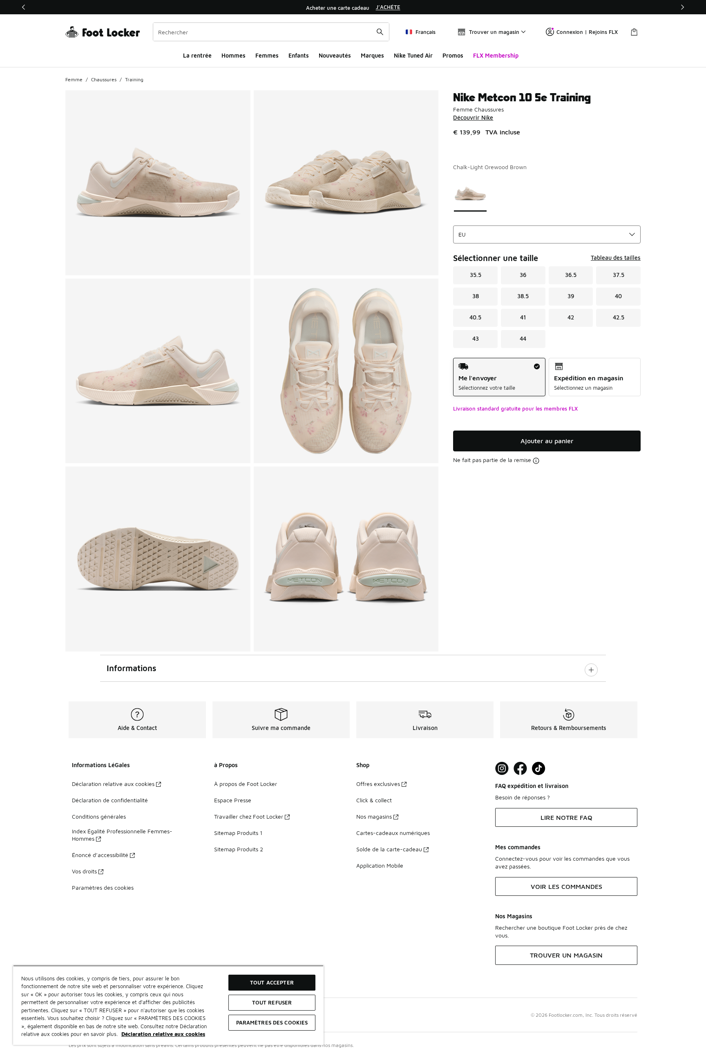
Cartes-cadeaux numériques (393, 832)
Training (134, 79)
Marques (372, 55)
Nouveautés (335, 55)
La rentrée (197, 55)
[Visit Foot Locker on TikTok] (538, 768)
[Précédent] (24, 7)
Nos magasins (374, 816)
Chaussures (103, 79)
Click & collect (374, 800)
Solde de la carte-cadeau (389, 849)
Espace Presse (232, 800)
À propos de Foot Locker (245, 783)
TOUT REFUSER (272, 1002)
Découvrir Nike (473, 117)
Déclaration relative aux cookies (113, 783)
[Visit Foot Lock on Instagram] (502, 768)
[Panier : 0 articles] (634, 32)
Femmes (267, 55)
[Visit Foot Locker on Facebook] (520, 768)
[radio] (499, 377)
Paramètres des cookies (103, 887)
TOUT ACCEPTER (272, 982)
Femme (74, 79)
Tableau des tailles (616, 257)
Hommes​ (233, 55)
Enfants (298, 55)
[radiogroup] (547, 377)
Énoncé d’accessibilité (100, 854)
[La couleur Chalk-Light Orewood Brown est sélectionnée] (470, 193)
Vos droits (84, 871)
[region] (353, 7)
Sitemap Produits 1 (238, 832)
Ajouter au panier (547, 440)
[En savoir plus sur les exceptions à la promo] (536, 461)
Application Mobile (379, 865)
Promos (452, 55)
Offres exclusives (378, 783)
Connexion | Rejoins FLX (587, 32)
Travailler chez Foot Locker (248, 816)
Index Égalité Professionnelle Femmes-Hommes (122, 835)
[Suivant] (682, 7)
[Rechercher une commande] (380, 32)
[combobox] (271, 32)
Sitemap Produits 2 (238, 849)
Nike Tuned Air (413, 55)
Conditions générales (99, 816)
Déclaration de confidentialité (110, 800)
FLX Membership (495, 55)
